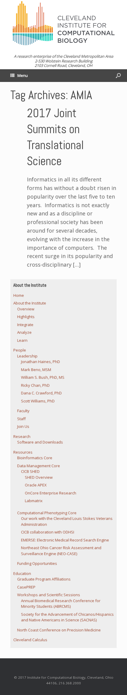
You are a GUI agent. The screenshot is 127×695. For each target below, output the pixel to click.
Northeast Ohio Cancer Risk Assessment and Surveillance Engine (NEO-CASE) (61, 550)
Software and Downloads (40, 442)
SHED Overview (39, 477)
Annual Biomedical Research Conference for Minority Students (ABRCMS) (60, 603)
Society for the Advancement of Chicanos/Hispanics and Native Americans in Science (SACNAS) (67, 617)
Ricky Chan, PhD (35, 385)
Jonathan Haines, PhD (40, 361)
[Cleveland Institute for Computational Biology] (63, 23)
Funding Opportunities (37, 563)
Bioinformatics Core (34, 457)
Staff (21, 418)
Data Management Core (38, 465)
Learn (22, 340)
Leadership (27, 356)
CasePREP (26, 587)
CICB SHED (30, 471)
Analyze (24, 332)
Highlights (26, 316)
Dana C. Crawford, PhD (41, 393)
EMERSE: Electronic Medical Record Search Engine (65, 540)
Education (22, 573)
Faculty (23, 410)
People (19, 350)
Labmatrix (34, 500)
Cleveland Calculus (30, 639)
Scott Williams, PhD (38, 401)
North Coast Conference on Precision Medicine (59, 630)
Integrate (25, 324)
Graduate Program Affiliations (44, 579)
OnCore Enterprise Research (50, 493)
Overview (25, 309)
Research (21, 436)
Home (18, 295)
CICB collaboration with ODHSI (47, 532)
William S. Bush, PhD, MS (42, 377)
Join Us (23, 426)
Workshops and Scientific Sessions (48, 594)
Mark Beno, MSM (36, 369)
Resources (22, 452)
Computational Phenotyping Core (46, 512)
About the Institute (29, 303)
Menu (22, 75)
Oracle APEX (36, 485)
